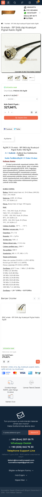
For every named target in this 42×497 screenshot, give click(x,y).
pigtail (31, 367)
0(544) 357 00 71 (30, 16)
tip (13, 369)
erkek (11, 367)
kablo (37, 367)
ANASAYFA (31, 7)
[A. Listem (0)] (29, 2)
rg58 (3, 369)
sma (15, 367)
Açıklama (7, 139)
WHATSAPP (32, 13)
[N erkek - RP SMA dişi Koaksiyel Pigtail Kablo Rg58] (21, 53)
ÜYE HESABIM (32, 10)
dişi (19, 367)
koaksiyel (24, 367)
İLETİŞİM (29, 18)
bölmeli (9, 369)
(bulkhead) (19, 369)
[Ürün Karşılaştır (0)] (22, 2)
